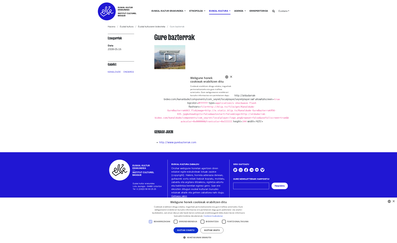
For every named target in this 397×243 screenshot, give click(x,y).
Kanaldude (114, 72)
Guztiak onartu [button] (186, 230)
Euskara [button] (283, 11)
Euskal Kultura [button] (219, 11)
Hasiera (111, 27)
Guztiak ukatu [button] (212, 230)
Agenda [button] (239, 11)
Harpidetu (280, 186)
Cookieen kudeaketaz (213, 216)
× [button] (393, 201)
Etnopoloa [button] (196, 11)
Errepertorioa (259, 11)
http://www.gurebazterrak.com (177, 142)
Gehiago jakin (179, 196)
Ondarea (128, 72)
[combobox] (389, 201)
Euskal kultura (126, 27)
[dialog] (198, 220)
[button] (198, 237)
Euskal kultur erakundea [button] (168, 11)
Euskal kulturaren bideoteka (151, 27)
